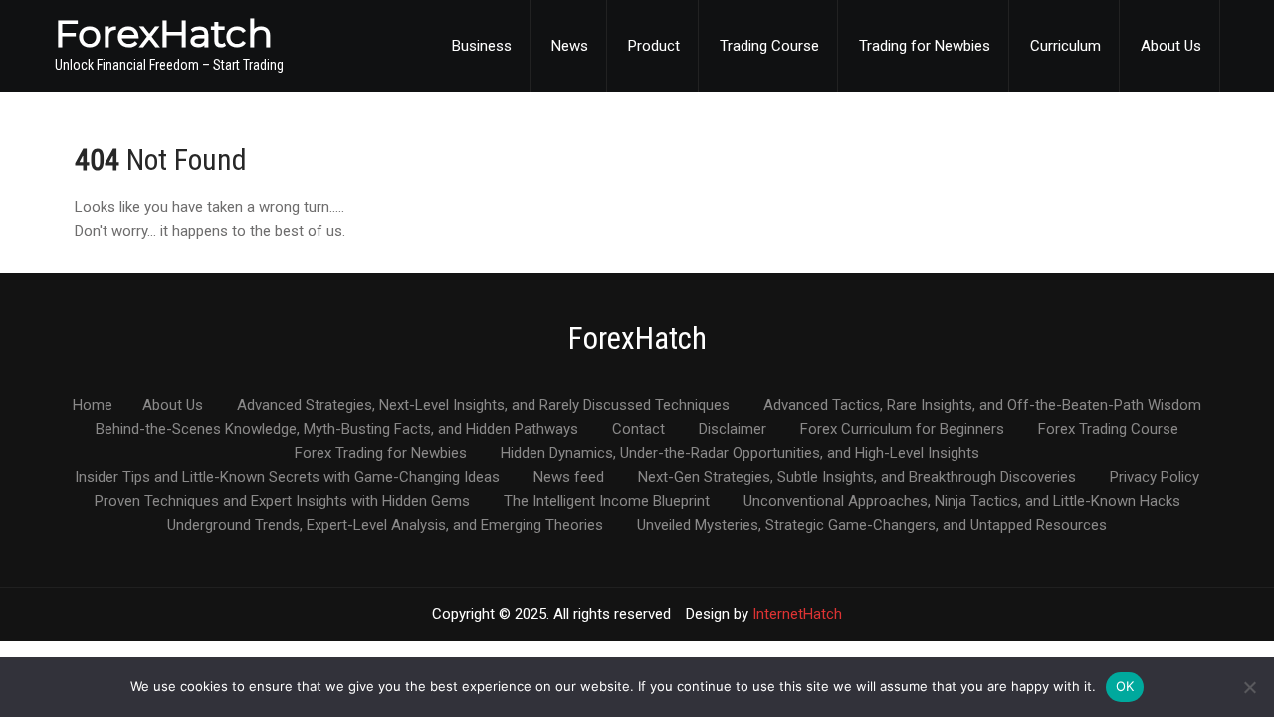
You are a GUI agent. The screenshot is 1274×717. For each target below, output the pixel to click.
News (569, 46)
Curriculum (1065, 46)
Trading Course (769, 46)
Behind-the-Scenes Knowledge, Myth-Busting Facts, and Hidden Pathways (337, 430)
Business (482, 46)
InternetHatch (797, 614)
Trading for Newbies (924, 46)
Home (92, 406)
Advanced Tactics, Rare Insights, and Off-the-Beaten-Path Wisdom (982, 406)
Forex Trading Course (1108, 430)
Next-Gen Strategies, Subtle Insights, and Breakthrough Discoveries (857, 478)
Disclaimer (732, 430)
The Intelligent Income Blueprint (607, 502)
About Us (1171, 46)
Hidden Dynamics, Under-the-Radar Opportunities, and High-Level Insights (740, 454)
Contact (638, 430)
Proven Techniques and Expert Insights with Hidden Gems (282, 502)
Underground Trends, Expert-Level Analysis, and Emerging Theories (385, 526)
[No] (1249, 687)
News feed (568, 478)
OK (1125, 686)
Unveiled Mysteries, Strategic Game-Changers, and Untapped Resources (872, 526)
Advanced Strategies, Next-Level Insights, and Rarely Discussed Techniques (483, 406)
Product (654, 46)
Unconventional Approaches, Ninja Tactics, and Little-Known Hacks (961, 502)
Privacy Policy (1154, 478)
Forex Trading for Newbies (381, 454)
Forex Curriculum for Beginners (902, 430)
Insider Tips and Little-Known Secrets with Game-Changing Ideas (287, 478)
